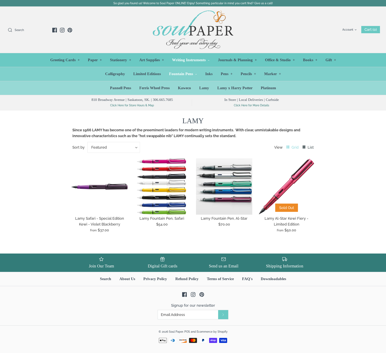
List (311, 147)
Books (310, 60)
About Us (127, 279)
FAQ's (247, 279)
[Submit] (223, 314)
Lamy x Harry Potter (235, 88)
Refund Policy (187, 279)
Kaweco (184, 88)
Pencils (248, 74)
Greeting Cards (65, 60)
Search (105, 279)
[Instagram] (62, 30)
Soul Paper (176, 331)
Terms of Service (220, 279)
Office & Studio (280, 60)
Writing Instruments (190, 60)
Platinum (268, 88)
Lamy (204, 88)
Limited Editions (147, 74)
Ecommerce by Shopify (212, 331)
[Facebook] (54, 30)
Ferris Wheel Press (154, 88)
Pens (227, 74)
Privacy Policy (155, 279)
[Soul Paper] (193, 29)
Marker (272, 74)
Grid (296, 147)
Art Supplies (151, 60)
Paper (95, 60)
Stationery (120, 60)
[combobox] (113, 147)
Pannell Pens (120, 88)
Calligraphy (115, 74)
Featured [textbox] (99, 147)
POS (187, 331)
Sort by (78, 147)
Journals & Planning (237, 60)
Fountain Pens (183, 74)
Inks (209, 74)
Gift (330, 60)
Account (347, 29)
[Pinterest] (70, 30)
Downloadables (273, 279)
